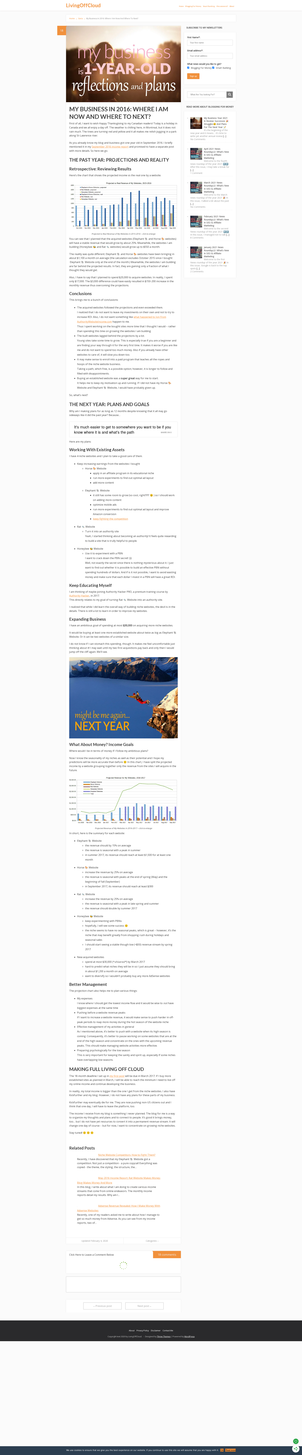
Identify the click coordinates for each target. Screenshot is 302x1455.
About (231, 6)
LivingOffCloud (83, 5)
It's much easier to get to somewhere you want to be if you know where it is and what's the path (122, 429)
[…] (224, 136)
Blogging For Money (193, 6)
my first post (117, 1076)
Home (181, 6)
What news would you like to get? (204, 63)
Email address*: (195, 50)
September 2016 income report (110, 146)
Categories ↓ (152, 1240)
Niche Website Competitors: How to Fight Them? (126, 1155)
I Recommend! (222, 6)
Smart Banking (209, 6)
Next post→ (144, 1306)
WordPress (189, 1336)
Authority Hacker (79, 595)
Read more (230, 1450)
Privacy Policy (143, 1330)
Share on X (166, 432)
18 (61, 30)
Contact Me (168, 1330)
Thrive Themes (164, 1336)
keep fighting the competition (110, 519)
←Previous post (102, 1306)
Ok (222, 1450)
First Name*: (193, 37)
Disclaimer (156, 1330)
